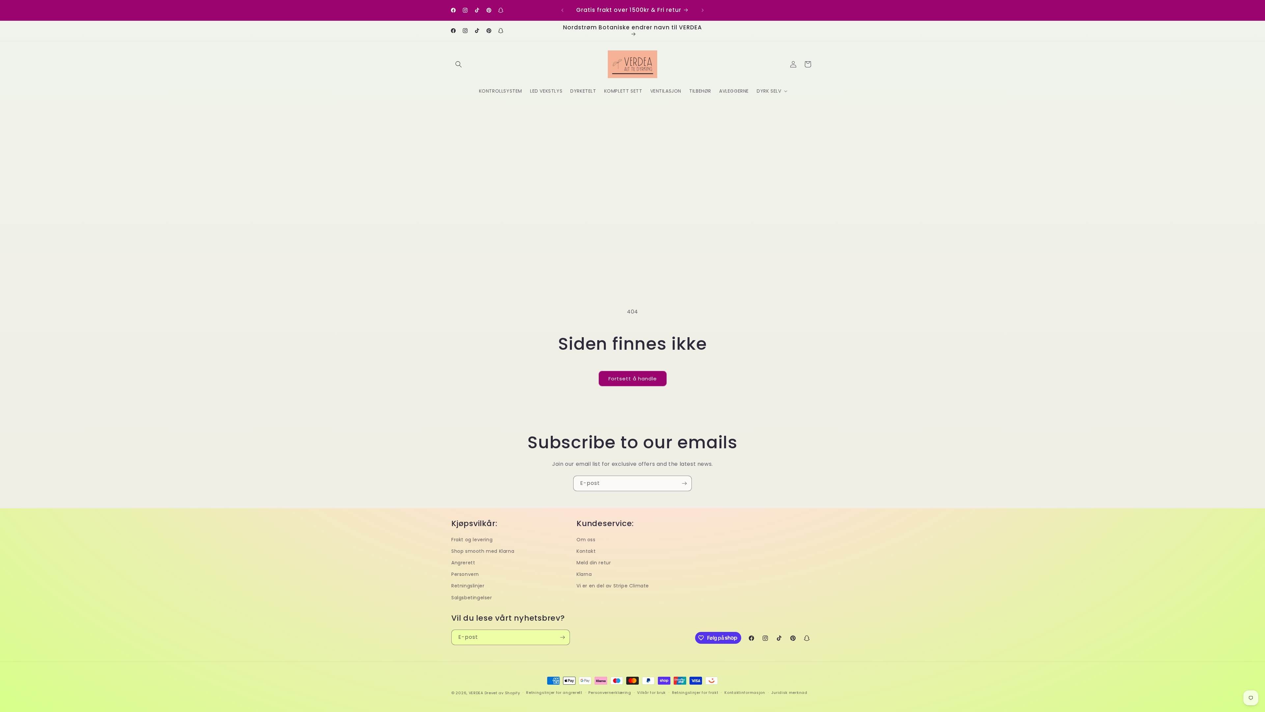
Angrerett (463, 562)
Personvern (465, 574)
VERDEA (476, 693)
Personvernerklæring (609, 692)
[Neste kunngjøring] (702, 10)
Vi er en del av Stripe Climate (612, 585)
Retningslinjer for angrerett (554, 692)
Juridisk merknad (789, 692)
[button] (458, 64)
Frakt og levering (471, 539)
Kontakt (586, 551)
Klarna (584, 574)
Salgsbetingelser (471, 597)
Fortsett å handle (632, 378)
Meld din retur (593, 562)
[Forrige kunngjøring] (562, 10)
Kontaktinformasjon (744, 692)
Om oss (586, 539)
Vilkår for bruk (651, 692)
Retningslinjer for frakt (695, 692)
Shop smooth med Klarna (482, 551)
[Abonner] (684, 483)
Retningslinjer (467, 585)
